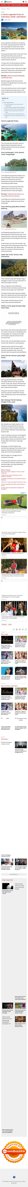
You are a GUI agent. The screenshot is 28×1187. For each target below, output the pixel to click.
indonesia (4, 624)
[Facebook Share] (14, 629)
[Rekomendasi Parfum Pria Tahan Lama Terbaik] (7, 886)
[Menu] (2, 1)
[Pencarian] (26, 2)
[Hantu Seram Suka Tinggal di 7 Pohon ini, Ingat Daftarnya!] (7, 640)
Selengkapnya (13, 874)
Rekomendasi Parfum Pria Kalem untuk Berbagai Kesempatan (7, 1011)
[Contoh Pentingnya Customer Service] (7, 798)
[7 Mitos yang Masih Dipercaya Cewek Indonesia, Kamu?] (7, 671)
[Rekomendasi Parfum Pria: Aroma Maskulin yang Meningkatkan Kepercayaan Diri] (7, 1072)
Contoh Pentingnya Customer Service (6, 855)
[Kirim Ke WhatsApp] (26, 629)
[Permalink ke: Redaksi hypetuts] (2, 19)
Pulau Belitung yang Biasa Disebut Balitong (15, 107)
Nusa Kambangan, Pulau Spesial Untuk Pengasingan (14, 105)
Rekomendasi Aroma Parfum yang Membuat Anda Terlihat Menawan (20, 1025)
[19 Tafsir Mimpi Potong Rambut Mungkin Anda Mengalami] (21, 671)
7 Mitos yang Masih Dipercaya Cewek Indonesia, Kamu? (13, 485)
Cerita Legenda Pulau (8, 102)
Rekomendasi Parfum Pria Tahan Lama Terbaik (7, 892)
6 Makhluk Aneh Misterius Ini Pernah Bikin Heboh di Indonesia (13, 479)
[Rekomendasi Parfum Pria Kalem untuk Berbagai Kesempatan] (7, 1006)
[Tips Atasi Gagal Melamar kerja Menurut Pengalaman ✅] (21, 745)
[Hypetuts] (8, 1)
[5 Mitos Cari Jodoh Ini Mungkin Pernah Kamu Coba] (21, 655)
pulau (10, 624)
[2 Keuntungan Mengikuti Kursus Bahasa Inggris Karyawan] (21, 862)
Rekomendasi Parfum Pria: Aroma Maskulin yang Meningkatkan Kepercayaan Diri (7, 1131)
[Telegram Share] (23, 629)
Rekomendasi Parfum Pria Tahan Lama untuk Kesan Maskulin (20, 998)
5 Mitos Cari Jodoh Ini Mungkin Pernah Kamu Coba (13, 482)
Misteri (2, 12)
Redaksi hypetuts (7, 19)
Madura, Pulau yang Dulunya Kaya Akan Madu (14, 111)
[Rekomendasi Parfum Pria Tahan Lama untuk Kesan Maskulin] (20, 939)
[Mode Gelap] (23, 2)
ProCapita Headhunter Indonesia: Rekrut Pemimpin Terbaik (6, 868)
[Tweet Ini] (17, 629)
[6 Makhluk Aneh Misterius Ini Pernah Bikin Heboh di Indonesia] (7, 655)
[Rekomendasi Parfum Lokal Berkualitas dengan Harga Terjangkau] (20, 1006)
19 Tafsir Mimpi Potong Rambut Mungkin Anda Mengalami (12, 488)
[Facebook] (14, 1177)
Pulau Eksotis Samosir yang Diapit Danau (14, 114)
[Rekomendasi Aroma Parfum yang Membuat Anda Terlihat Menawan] (20, 1019)
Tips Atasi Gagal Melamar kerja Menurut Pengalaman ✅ (21, 751)
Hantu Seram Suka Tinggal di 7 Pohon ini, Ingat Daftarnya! (12, 472)
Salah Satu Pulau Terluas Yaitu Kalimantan (15, 109)
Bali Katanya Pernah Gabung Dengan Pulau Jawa (15, 116)
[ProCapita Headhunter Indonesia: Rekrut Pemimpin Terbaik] (7, 862)
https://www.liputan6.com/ (10, 172)
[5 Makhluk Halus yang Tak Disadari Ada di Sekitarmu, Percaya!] (21, 639)
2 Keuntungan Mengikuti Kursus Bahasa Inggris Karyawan (21, 868)
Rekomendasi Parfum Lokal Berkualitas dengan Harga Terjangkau (20, 1011)
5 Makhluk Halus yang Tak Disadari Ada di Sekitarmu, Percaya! (11, 476)
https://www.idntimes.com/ (10, 229)
